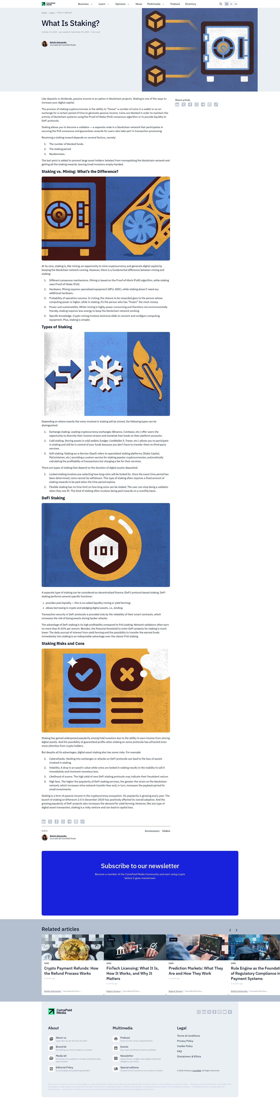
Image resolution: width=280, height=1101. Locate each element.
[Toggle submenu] (91, 4)
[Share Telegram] (203, 104)
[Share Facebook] (190, 104)
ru (231, 4)
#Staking (166, 831)
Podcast (175, 3)
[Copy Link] (216, 104)
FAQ (179, 1051)
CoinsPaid (196, 1070)
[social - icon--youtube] (225, 1012)
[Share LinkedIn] (177, 104)
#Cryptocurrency (152, 831)
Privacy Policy (185, 1040)
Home (44, 12)
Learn (102, 3)
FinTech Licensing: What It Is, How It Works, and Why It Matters (132, 973)
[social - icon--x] (209, 1012)
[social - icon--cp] (230, 1012)
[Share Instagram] (196, 104)
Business (83, 3)
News (139, 3)
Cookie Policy (185, 1046)
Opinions (120, 3)
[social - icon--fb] (214, 1012)
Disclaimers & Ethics (189, 1056)
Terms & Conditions (188, 1035)
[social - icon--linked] (204, 1012)
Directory (190, 3)
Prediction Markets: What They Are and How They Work (196, 970)
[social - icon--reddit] (220, 1012)
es (236, 4)
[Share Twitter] (184, 104)
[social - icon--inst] (199, 1012)
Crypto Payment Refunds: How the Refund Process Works (71, 970)
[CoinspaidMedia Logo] (48, 4)
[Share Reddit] (209, 104)
